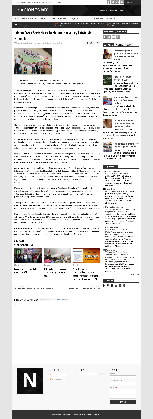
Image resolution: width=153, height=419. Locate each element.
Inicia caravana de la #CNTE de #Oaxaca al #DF (26, 270)
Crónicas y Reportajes (58, 18)
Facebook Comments (61, 299)
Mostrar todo (135, 274)
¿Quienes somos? (20, 2)
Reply (18, 43)
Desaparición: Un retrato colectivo (118, 191)
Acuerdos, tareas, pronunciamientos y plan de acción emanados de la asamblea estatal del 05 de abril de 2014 (86, 274)
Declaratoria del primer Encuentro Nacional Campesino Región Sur (126, 145)
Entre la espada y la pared (115, 173)
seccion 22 (42, 43)
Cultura (85, 18)
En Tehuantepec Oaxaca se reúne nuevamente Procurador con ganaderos (125, 100)
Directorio (57, 2)
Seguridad (74, 18)
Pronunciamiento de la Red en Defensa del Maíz (101, 24)
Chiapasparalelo (112, 227)
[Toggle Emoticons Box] (15, 304)
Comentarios (56, 379)
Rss (122, 2)
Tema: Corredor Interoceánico (25, 18)
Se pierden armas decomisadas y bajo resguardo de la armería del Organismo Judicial (120, 211)
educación (29, 43)
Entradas (55, 374)
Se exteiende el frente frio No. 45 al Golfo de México (33, 288)
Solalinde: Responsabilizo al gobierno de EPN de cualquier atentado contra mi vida (124, 123)
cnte (24, 43)
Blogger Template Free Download (89, 414)
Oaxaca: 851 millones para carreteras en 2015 (122, 78)
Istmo (43, 18)
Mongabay (110, 250)
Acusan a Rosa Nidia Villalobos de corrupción (84, 288)
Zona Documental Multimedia (104, 18)
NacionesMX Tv (47, 2)
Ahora (18, 24)
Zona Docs (110, 189)
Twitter (113, 2)
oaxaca (36, 43)
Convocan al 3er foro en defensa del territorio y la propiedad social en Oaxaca (58, 24)
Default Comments (46, 299)
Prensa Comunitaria (114, 207)
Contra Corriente (112, 171)
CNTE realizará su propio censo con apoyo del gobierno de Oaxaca (56, 272)
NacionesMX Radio (34, 2)
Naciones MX (67, 414)
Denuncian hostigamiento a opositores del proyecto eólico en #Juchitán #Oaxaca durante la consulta (125, 55)
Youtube (117, 2)
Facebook (108, 2)
